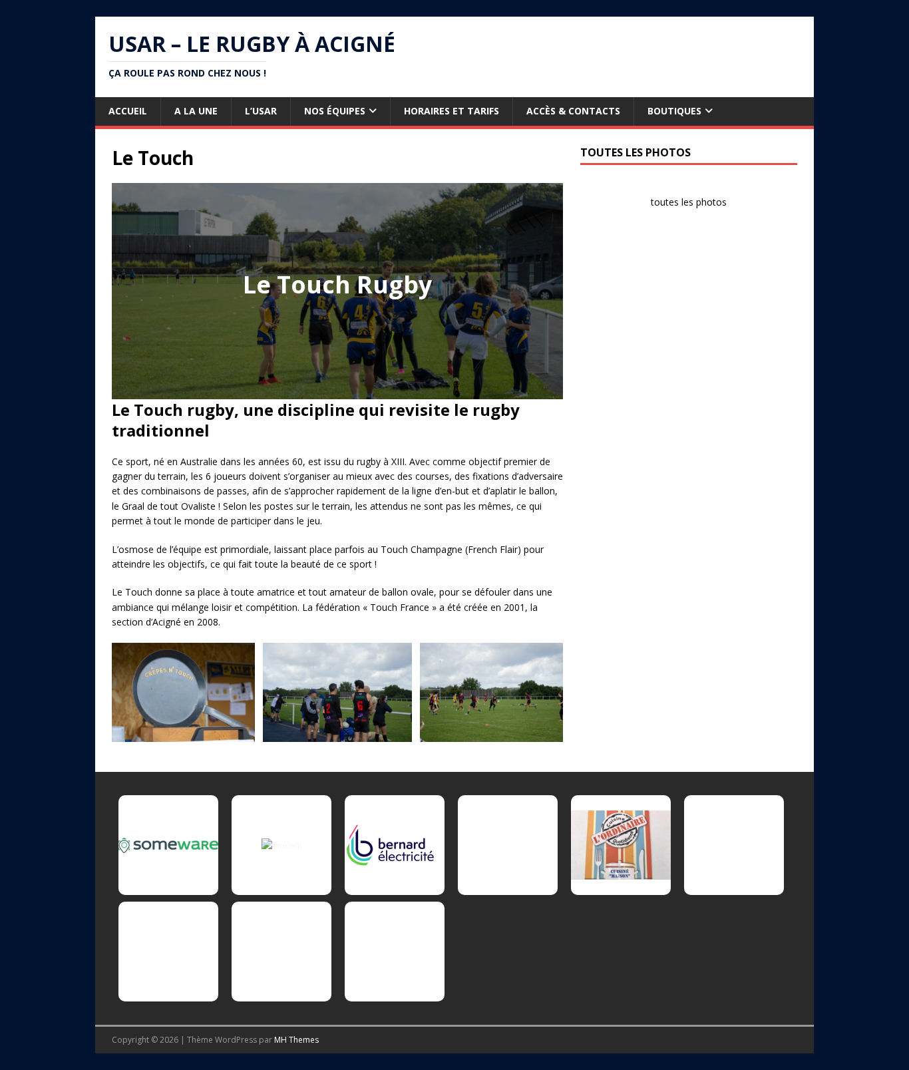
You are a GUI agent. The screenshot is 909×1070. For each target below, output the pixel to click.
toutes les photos (689, 202)
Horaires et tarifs (451, 110)
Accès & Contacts (573, 110)
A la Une (196, 110)
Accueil (127, 110)
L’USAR (261, 110)
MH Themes (296, 1039)
